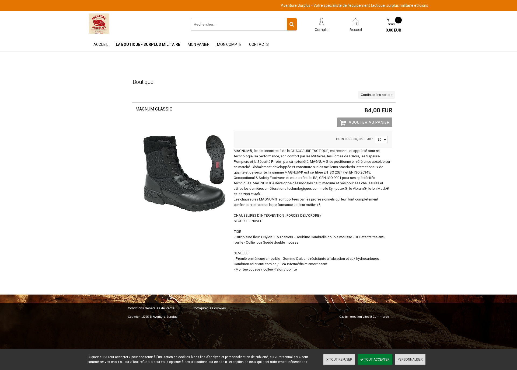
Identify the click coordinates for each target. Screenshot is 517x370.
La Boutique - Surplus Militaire (148, 44)
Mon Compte (229, 44)
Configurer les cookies (209, 308)
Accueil (100, 44)
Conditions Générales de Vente (151, 308)
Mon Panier (198, 44)
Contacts (259, 44)
